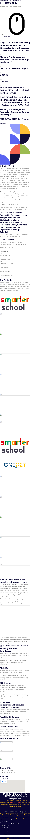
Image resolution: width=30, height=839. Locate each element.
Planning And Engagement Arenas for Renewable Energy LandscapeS (14, 59)
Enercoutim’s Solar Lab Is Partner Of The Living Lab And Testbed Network (14, 90)
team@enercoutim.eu (15, 802)
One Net (4, 81)
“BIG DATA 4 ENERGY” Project (14, 68)
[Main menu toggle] (26, 4)
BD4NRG (4, 75)
